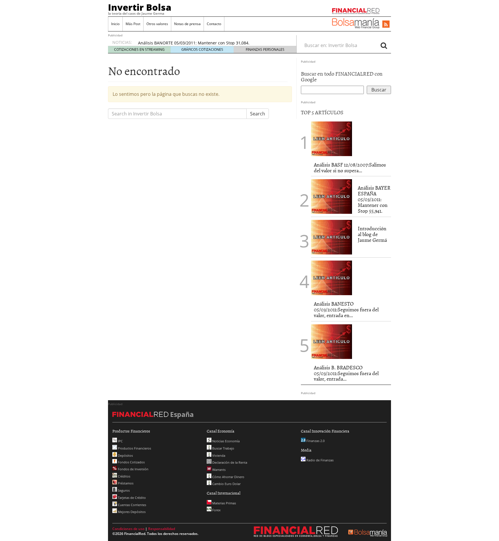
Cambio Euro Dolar (226, 484)
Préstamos (125, 483)
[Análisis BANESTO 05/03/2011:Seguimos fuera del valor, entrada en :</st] (331, 277)
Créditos (123, 476)
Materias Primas (223, 503)
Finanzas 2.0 (315, 441)
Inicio (115, 23)
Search (257, 114)
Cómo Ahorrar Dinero (227, 477)
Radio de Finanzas (320, 460)
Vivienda (218, 455)
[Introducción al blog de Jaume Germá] (331, 237)
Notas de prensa (187, 23)
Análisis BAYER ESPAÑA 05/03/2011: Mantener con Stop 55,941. (374, 199)
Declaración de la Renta (229, 462)
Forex (216, 510)
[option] (212, 43)
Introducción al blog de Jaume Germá (372, 234)
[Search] (384, 45)
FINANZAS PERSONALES (265, 49)
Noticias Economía (225, 441)
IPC (120, 441)
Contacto (214, 23)
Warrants (218, 469)
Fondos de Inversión (132, 469)
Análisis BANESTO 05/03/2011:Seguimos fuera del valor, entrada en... (346, 309)
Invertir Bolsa (139, 7)
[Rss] (386, 24)
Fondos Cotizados (131, 462)
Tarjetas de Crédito (131, 497)
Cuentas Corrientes (131, 505)
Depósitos (125, 455)
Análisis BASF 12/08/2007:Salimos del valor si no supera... (350, 167)
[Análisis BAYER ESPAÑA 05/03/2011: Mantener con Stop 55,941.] (331, 196)
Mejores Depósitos (131, 512)
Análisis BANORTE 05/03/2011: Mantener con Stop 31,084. (194, 43)
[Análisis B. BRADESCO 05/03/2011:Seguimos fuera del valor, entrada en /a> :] (331, 341)
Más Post (133, 23)
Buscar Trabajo (222, 448)
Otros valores (157, 23)
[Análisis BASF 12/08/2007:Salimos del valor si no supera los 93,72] (331, 138)
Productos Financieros (134, 448)
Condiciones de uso (128, 528)
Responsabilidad (161, 528)
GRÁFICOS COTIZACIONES (202, 49)
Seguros (123, 490)
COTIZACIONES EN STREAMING (139, 49)
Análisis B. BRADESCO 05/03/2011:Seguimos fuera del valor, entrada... (346, 373)
